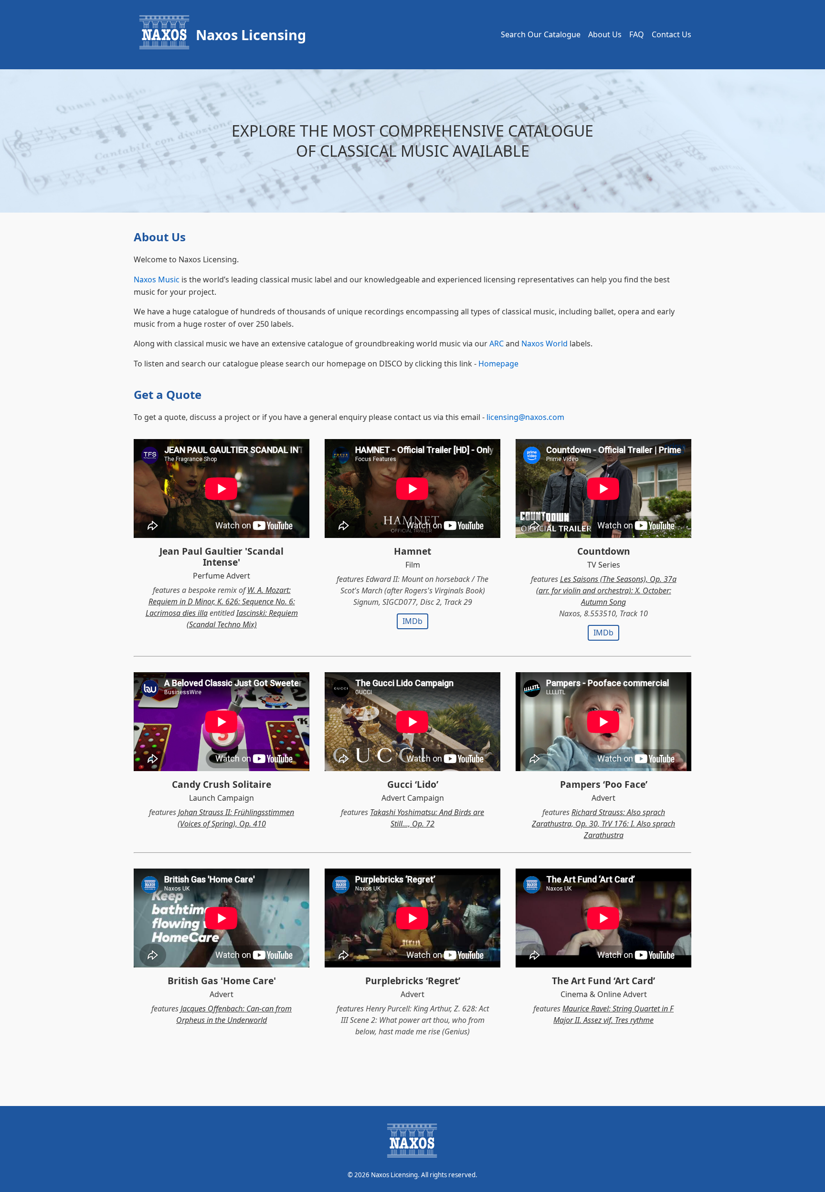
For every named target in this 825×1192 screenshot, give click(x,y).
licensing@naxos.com (525, 417)
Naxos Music (157, 279)
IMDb (412, 621)
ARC (496, 343)
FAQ (636, 34)
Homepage (498, 363)
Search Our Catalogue (541, 34)
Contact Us (671, 34)
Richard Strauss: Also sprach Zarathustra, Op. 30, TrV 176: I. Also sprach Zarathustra (603, 823)
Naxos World (544, 343)
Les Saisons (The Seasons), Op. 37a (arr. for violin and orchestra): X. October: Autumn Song (606, 590)
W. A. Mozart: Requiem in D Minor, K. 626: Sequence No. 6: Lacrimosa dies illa (220, 601)
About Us (605, 34)
